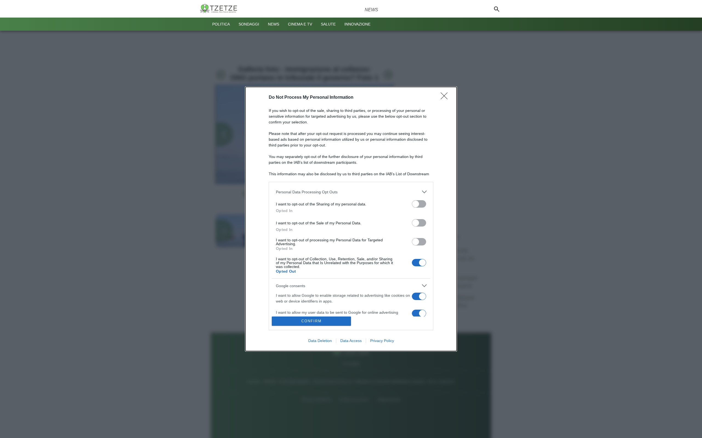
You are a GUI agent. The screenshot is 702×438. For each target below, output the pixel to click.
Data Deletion (320, 340)
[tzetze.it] (220, 9)
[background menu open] (203, 24)
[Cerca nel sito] (496, 9)
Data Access (351, 340)
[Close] (446, 97)
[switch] (419, 204)
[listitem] (351, 192)
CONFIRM (311, 321)
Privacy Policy (382, 340)
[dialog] (351, 219)
